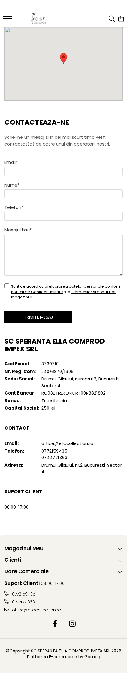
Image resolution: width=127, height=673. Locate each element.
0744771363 (54, 457)
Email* (11, 162)
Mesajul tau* (18, 230)
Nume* (11, 185)
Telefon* (13, 207)
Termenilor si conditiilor (93, 292)
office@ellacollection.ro (67, 443)
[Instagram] (72, 624)
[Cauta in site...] (112, 19)
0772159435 (54, 451)
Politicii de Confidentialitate (37, 292)
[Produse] (8, 20)
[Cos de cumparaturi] (121, 19)
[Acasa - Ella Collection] (38, 19)
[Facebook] (55, 624)
